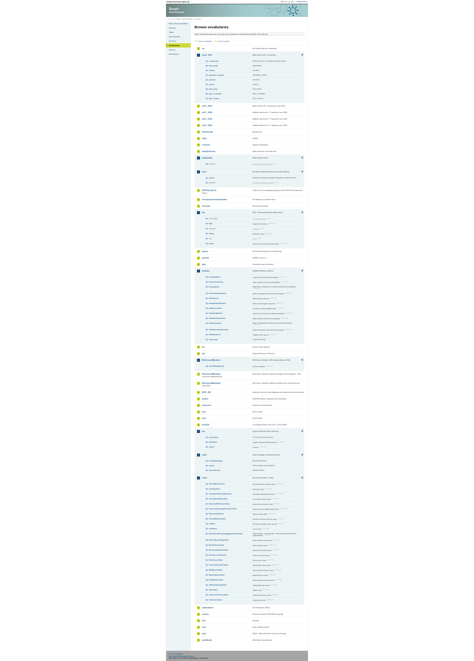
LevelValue (213, 529)
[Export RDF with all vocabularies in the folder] (302, 55)
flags (210, 223)
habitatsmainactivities (217, 318)
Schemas (172, 41)
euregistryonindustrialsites (214, 199)
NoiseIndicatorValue (216, 545)
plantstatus (213, 442)
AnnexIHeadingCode (216, 366)
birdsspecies (213, 298)
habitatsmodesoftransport (218, 329)
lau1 (204, 412)
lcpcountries (213, 437)
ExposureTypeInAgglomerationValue (223, 509)
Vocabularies (174, 45)
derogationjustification (217, 303)
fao (203, 212)
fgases (205, 251)
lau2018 (205, 425)
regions (212, 466)
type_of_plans (214, 98)
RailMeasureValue (215, 570)
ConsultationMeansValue (218, 499)
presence (212, 80)
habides (205, 271)
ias (203, 347)
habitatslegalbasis (216, 313)
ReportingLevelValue (217, 575)
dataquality (207, 158)
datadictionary (208, 151)
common (206, 145)
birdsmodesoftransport (217, 293)
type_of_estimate (215, 94)
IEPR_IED (206, 392)
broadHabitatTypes (216, 461)
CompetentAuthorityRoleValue (220, 494)
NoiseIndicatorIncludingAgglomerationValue (226, 534)
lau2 (204, 418)
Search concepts (223, 41)
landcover (206, 405)
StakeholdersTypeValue (218, 585)
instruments (213, 339)
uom (204, 627)
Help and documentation (178, 24)
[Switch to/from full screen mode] (293, 1)
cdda (204, 138)
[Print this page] (289, 1)
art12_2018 (207, 106)
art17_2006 (207, 112)
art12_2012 (207, 55)
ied (203, 353)
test (203, 621)
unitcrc (211, 243)
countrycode (213, 61)
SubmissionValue (215, 600)
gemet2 (205, 258)
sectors (211, 447)
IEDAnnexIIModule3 (211, 374)
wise (204, 633)
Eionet (179, 19)
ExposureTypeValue (216, 514)
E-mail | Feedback (176, 654)
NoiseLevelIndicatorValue (218, 550)
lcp (203, 431)
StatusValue (213, 590)
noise (204, 478)
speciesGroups (214, 470)
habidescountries (215, 308)
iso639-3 (212, 524)
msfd (204, 455)
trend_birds (213, 89)
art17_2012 (207, 119)
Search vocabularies (205, 41)
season (211, 84)
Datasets (172, 28)
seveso (205, 614)
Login (285, 1)
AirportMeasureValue (217, 484)
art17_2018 (207, 125)
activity (211, 178)
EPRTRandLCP (209, 190)
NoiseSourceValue (216, 560)
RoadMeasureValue (216, 580)
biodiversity (207, 132)
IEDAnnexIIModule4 (211, 383)
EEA (179, 1)
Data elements (174, 37)
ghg (204, 264)
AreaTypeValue (214, 489)
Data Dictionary (187, 19)
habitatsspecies (215, 334)
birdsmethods (214, 287)
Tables (171, 32)
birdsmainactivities (216, 282)
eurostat (206, 206)
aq (203, 48)
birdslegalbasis (214, 277)
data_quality (213, 66)
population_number (216, 75)
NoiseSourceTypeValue (217, 555)
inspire (205, 399)
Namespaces (174, 54)
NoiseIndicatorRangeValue (219, 540)
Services (172, 50)
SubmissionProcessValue (218, 595)
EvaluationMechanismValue (219, 504)
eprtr (204, 172)
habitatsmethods (215, 323)
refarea (211, 233)
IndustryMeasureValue (217, 519)
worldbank (207, 640)
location (212, 70)
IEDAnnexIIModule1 (211, 360)
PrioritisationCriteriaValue (218, 565)
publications (208, 608)
